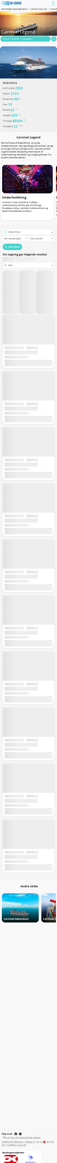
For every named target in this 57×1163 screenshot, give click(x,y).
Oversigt (5, 39)
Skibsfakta (16, 39)
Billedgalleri (27, 39)
